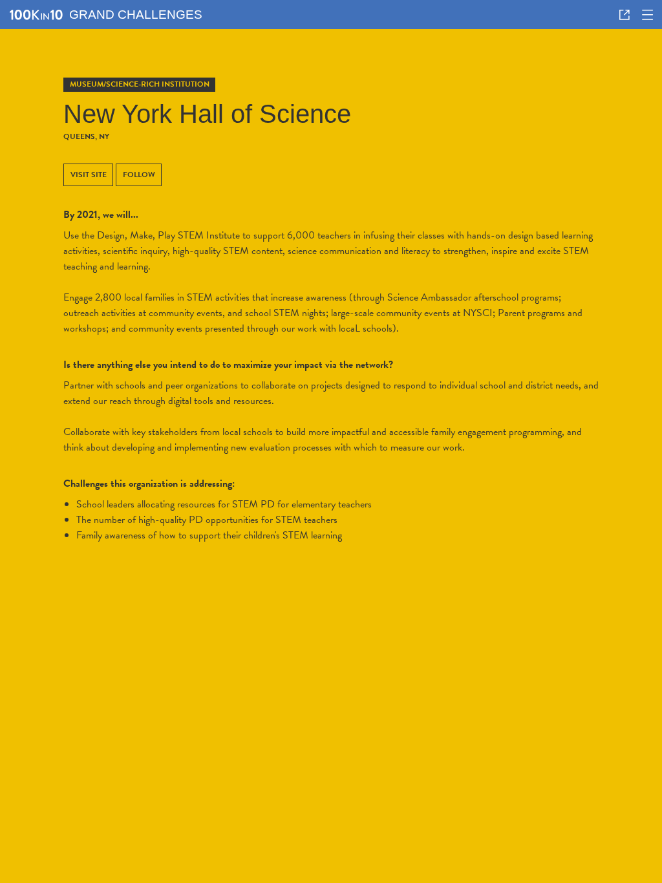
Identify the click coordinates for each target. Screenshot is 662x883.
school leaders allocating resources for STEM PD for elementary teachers (224, 504)
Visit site (88, 174)
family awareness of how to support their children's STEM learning (209, 535)
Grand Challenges (135, 14)
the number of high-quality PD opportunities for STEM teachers (206, 519)
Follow (139, 174)
